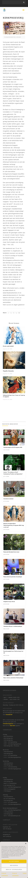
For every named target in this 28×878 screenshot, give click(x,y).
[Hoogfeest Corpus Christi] (14, 592)
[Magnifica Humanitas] (14, 361)
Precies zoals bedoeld (8, 346)
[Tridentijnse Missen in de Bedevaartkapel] (14, 616)
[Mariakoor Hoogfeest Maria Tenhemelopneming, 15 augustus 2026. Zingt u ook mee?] (14, 514)
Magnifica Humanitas (8, 371)
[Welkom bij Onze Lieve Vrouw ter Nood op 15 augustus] (14, 385)
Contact (25, 873)
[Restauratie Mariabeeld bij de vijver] (14, 542)
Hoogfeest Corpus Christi (9, 601)
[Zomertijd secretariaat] (14, 489)
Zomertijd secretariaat (8, 498)
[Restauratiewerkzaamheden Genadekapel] (14, 567)
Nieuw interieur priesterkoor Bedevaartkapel (13, 677)
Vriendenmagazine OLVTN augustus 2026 (12, 447)
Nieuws (18, 37)
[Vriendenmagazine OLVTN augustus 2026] (14, 437)
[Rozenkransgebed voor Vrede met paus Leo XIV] (14, 641)
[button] (26, 843)
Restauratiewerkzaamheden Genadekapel (12, 576)
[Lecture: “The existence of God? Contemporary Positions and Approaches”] (14, 462)
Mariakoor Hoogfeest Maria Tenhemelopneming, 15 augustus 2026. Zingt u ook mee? (13, 525)
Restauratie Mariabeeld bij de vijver (11, 552)
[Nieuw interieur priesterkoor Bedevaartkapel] (14, 668)
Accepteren (14, 861)
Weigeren (14, 865)
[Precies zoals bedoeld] (14, 336)
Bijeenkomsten (11, 37)
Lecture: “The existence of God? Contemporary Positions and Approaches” (13, 473)
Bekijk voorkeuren (14, 869)
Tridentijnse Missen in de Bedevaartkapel (12, 626)
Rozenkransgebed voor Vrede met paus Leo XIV (13, 652)
